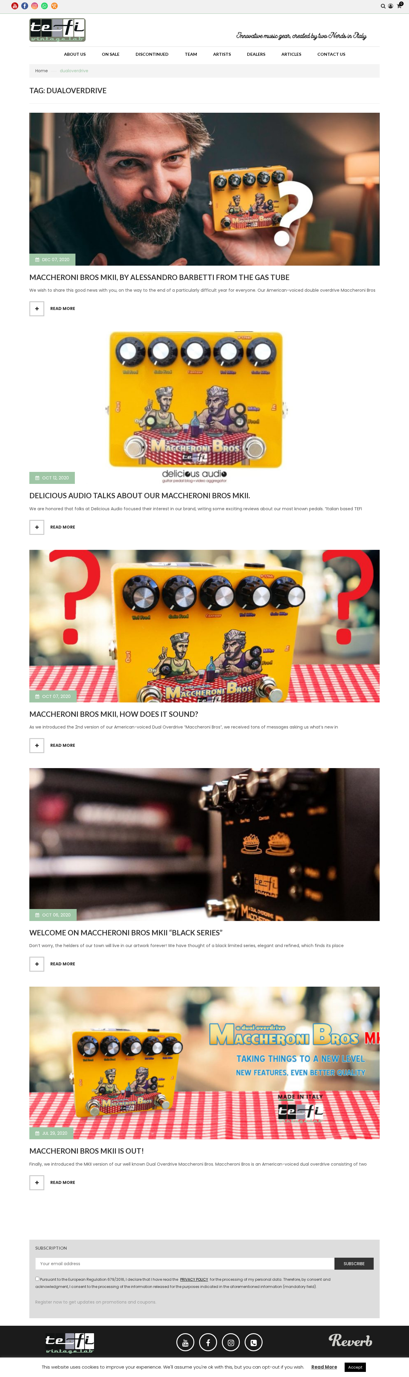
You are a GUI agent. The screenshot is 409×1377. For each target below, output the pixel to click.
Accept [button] (355, 1367)
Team (191, 54)
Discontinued (152, 54)
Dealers (256, 54)
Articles (291, 54)
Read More (324, 1367)
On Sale (110, 54)
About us (75, 54)
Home (41, 71)
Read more (62, 308)
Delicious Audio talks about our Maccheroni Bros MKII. (139, 495)
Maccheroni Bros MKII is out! (86, 1150)
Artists (222, 54)
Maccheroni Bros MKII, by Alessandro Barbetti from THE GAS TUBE (159, 277)
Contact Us (331, 54)
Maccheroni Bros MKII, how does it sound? (113, 714)
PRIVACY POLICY (194, 1279)
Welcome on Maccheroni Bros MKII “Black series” (125, 932)
